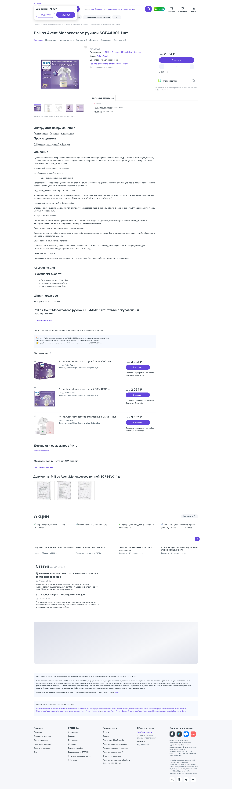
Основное (38, 40)
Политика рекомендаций (113, 752)
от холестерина (128, 9)
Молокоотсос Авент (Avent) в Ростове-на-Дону (169, 711)
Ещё (115, 17)
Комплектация (67, 133)
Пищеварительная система (98, 17)
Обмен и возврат (41, 740)
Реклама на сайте (75, 748)
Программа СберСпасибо (113, 740)
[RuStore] (186, 734)
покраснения (114, 9)
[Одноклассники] (179, 779)
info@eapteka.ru (144, 732)
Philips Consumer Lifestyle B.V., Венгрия (123, 52)
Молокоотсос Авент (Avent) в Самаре (114, 711)
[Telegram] (186, 779)
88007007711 (143, 741)
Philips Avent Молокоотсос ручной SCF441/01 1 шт (84, 389)
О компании (73, 732)
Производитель (41, 133)
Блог (36, 752)
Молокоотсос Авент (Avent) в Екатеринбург (144, 708)
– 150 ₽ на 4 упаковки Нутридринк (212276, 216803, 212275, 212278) (181, 548)
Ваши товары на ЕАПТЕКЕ (78, 752)
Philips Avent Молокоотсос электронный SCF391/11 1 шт (87, 416)
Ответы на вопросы (42, 748)
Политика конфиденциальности (115, 744)
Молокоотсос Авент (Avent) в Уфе (140, 711)
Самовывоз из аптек (42, 736)
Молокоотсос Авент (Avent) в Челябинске (85, 711)
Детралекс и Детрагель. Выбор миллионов (54, 547)
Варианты (81, 40)
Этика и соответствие (112, 756)
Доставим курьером (103, 107)
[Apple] (172, 734)
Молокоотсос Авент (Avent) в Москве (49, 708)
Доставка (93, 40)
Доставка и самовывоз (103, 98)
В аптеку (98, 111)
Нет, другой (45, 15)
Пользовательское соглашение (115, 748)
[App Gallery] (193, 734)
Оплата (106, 732)
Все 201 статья (57, 567)
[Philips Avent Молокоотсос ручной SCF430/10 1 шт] (45, 371)
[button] (37, 3)
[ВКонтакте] (172, 779)
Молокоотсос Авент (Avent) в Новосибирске (112, 708)
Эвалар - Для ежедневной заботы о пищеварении (135, 548)
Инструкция (50, 40)
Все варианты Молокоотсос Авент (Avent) (109, 63)
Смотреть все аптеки (43, 467)
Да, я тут (66, 15)
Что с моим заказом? (42, 744)
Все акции (188, 516)
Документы (120, 40)
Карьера (71, 736)
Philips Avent (102, 56)
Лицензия (72, 744)
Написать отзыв (66, 40)
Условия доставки (41, 451)
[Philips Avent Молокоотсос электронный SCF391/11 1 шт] (45, 426)
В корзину (137, 367)
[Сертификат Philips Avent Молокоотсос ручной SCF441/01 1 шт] (43, 490)
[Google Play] (179, 734)
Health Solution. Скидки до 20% (90, 547)
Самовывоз (106, 40)
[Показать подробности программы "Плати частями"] (193, 81)
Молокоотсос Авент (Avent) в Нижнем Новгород (53, 711)
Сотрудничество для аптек (79, 756)
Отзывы (106, 736)
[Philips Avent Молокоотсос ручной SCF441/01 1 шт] (45, 398)
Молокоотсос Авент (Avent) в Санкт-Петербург (79, 708)
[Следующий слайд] (197, 539)
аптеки (117, 692)
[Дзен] (193, 779)
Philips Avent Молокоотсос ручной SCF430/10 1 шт (84, 361)
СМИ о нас (72, 760)
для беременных (99, 9)
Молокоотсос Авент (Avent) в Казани (173, 708)
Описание (54, 133)
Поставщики (73, 740)
